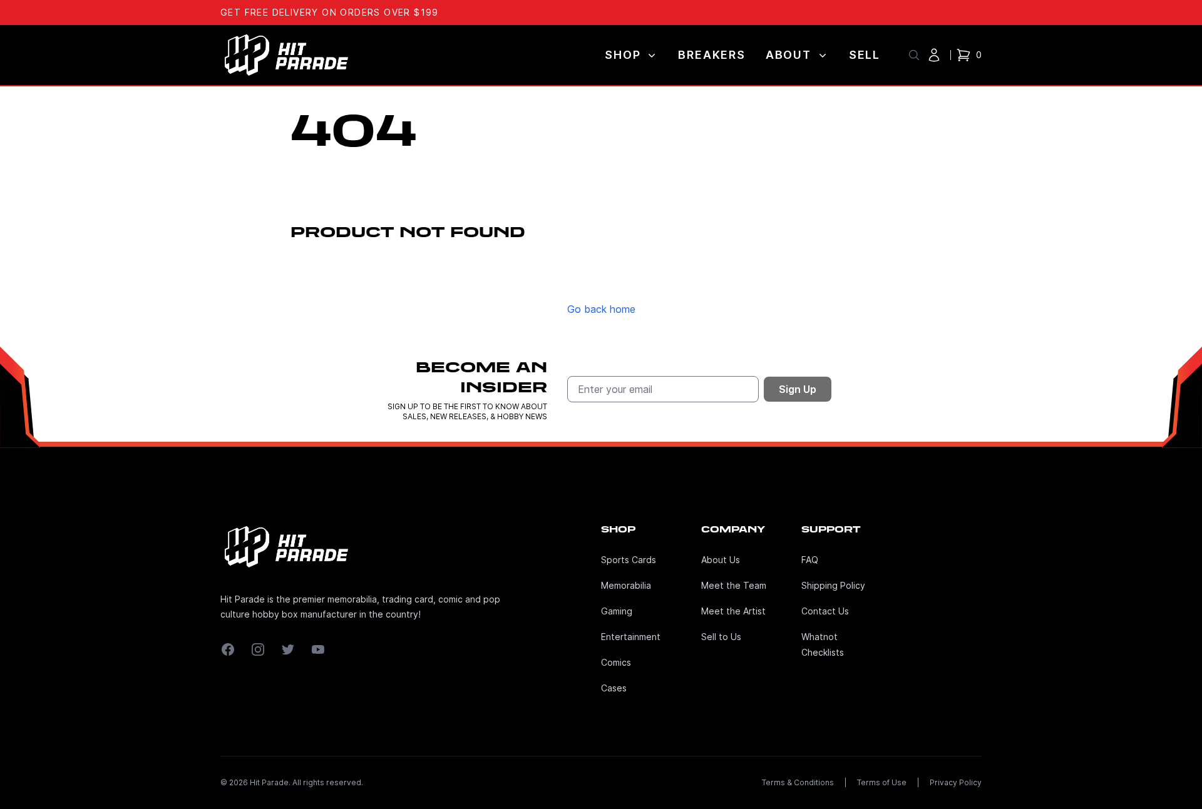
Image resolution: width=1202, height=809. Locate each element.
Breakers (711, 54)
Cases (614, 688)
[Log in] (934, 55)
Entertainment (630, 636)
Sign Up (797, 389)
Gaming (616, 611)
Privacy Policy (956, 782)
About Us (720, 559)
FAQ (809, 559)
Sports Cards (628, 559)
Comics (616, 662)
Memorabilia (626, 585)
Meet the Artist (733, 611)
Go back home (601, 309)
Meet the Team (733, 585)
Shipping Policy (833, 585)
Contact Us (825, 611)
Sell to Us (721, 636)
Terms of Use (882, 782)
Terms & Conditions (798, 782)
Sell (864, 54)
